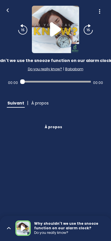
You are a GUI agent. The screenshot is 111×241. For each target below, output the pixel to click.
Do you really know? (45, 69)
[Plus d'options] (99, 11)
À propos (53, 126)
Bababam (74, 69)
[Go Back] (7, 10)
